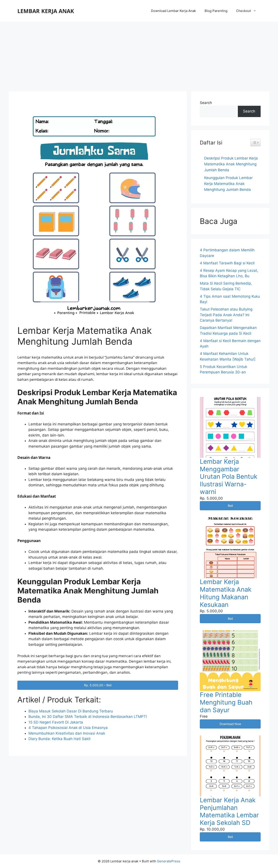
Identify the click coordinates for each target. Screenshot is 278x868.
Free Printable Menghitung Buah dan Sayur (226, 702)
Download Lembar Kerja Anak (173, 11)
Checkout (243, 11)
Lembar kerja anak (45, 11)
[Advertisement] (139, 54)
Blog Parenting (216, 11)
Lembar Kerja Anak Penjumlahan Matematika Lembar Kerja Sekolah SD (229, 811)
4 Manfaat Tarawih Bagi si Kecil (227, 263)
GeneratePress (168, 861)
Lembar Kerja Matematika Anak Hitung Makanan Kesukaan (226, 593)
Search (206, 103)
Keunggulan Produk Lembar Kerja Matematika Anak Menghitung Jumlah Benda (228, 184)
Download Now (230, 724)
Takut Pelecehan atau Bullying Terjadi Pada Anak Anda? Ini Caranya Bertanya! (226, 314)
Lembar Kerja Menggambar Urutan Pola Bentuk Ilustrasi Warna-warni (228, 476)
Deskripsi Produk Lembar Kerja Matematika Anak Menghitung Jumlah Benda (231, 164)
